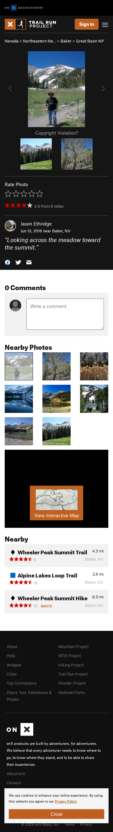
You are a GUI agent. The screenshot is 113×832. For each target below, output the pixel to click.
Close (56, 814)
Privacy (86, 824)
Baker (66, 40)
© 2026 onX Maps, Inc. (40, 824)
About (12, 646)
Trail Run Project (73, 673)
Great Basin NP (90, 40)
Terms (70, 824)
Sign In (86, 24)
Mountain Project (73, 646)
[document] (56, 806)
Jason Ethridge (36, 223)
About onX (16, 773)
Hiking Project (70, 664)
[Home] (33, 24)
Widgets (14, 664)
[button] (7, 261)
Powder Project (72, 683)
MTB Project (69, 655)
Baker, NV (61, 230)
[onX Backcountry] (24, 8)
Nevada (12, 40)
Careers (14, 782)
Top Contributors (21, 683)
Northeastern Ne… (39, 40)
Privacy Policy (66, 802)
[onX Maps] (20, 734)
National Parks (71, 692)
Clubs (12, 673)
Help (11, 655)
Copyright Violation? (56, 133)
